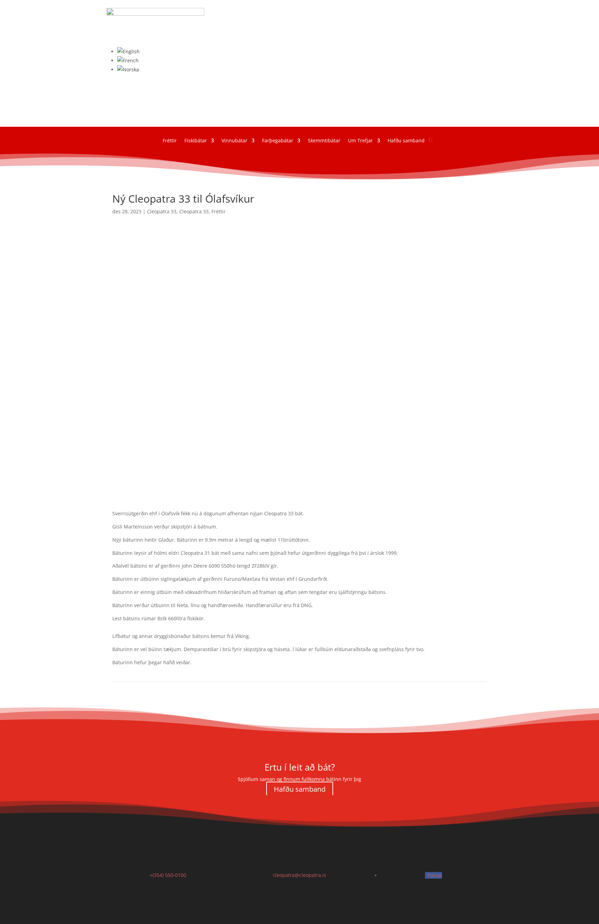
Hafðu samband (299, 789)
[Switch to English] (128, 51)
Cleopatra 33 (161, 211)
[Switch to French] (128, 60)
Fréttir (218, 211)
